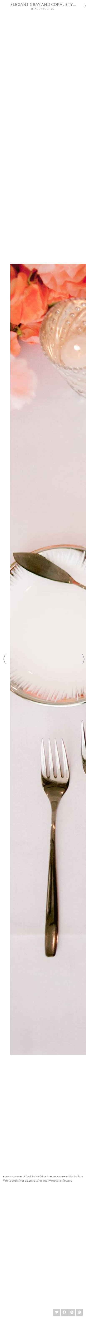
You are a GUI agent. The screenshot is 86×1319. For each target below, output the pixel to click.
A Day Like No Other (34, 1176)
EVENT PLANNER (13, 1176)
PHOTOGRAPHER (58, 1176)
